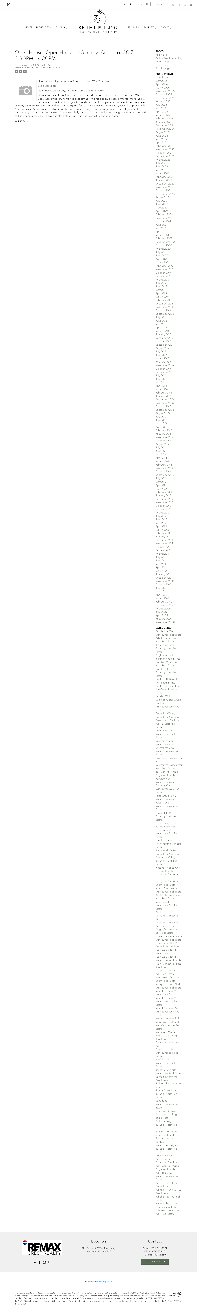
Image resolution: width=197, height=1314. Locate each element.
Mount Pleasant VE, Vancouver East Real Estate (167, 1001)
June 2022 (161, 204)
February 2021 (163, 238)
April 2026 (161, 84)
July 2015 (160, 417)
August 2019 (162, 280)
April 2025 (161, 112)
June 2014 (161, 451)
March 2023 (162, 173)
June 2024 (161, 136)
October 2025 (163, 94)
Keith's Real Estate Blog (168, 58)
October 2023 (163, 153)
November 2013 (164, 468)
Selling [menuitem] (132, 28)
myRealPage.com (104, 1282)
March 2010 (162, 598)
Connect (158, 4)
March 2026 (162, 88)
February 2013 (163, 492)
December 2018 (164, 304)
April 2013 (161, 485)
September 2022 (165, 194)
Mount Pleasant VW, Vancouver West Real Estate (167, 1011)
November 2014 (164, 437)
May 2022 (161, 208)
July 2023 (161, 163)
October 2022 (163, 190)
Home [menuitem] (28, 28)
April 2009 (161, 615)
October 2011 (162, 547)
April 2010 (161, 595)
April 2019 (161, 293)
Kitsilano (160, 912)
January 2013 (163, 495)
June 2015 (161, 420)
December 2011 (164, 540)
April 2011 (160, 567)
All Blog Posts (162, 55)
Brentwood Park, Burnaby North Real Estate (166, 648)
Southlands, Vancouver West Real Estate (41, 68)
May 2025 (161, 108)
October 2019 (163, 273)
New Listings (162, 62)
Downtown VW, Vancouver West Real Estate (167, 751)
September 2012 (164, 509)
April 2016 (161, 386)
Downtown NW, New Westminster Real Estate (167, 724)
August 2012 (162, 513)
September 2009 (165, 605)
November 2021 (164, 218)
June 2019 (161, 286)
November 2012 (164, 502)
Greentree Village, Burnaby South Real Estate (166, 861)
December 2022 (164, 184)
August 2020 (163, 249)
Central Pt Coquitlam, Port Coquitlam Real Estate (168, 689)
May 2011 (160, 564)
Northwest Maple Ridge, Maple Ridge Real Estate (166, 1035)
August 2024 (162, 132)
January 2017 (163, 362)
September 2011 (164, 550)
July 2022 (161, 201)
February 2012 (163, 533)
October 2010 (163, 584)
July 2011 (160, 557)
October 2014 (163, 441)
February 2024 (164, 146)
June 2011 (160, 561)
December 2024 (164, 125)
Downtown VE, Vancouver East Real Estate (167, 734)
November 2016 (164, 365)
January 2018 (163, 334)
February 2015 (163, 430)
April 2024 (161, 143)
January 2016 (163, 396)
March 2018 (162, 331)
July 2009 (161, 612)
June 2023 (161, 166)
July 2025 (161, 105)
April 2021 (161, 232)
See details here (47, 86)
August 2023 (162, 160)
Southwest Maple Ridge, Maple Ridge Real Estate (166, 1114)
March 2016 (162, 389)
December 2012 (164, 499)
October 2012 (163, 506)
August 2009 (163, 609)
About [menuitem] (165, 28)
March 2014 (162, 461)
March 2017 (162, 358)
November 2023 (164, 149)
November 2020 (165, 242)
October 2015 (163, 406)
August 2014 (162, 444)
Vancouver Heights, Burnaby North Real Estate (167, 1148)
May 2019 (161, 290)
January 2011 (162, 574)
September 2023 (165, 156)
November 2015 (164, 403)
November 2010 (164, 581)
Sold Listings (162, 68)
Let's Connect (155, 1261)
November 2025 (165, 91)
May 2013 (161, 482)
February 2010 (163, 602)
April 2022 (161, 211)
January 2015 (163, 434)
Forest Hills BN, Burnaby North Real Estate (166, 816)
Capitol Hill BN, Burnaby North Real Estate (166, 672)
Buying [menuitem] (60, 28)
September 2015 (165, 410)
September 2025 (165, 98)
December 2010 (164, 578)
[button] (173, 5)
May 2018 (160, 324)
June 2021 (161, 225)
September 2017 (164, 345)
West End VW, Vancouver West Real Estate (167, 1176)
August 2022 (162, 197)
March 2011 (161, 571)
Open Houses (163, 65)
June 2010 (161, 588)
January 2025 (163, 122)
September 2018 (164, 314)
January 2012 (163, 537)
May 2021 (161, 228)
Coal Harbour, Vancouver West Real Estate (167, 706)
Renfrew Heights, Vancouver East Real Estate (167, 1053)
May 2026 (161, 81)
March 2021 (162, 235)
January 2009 (163, 619)
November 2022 (164, 187)
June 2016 (161, 379)
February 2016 (163, 393)
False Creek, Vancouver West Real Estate (167, 806)
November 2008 (165, 622)
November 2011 (164, 543)
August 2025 (162, 101)
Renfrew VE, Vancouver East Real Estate (167, 1063)
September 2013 (164, 475)
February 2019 (163, 300)
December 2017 (164, 338)
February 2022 (164, 214)
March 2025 (162, 115)
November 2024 (164, 129)
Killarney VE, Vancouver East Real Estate (167, 905)
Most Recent (162, 77)
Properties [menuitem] (42, 28)
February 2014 (163, 465)
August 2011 (162, 554)
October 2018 (163, 310)
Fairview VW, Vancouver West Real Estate (167, 789)
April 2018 (161, 328)
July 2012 (160, 516)
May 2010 (161, 591)
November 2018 (164, 307)
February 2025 (164, 119)
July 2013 (160, 478)
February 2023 (164, 177)
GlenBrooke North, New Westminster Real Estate (168, 843)
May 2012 (161, 523)
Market (149, 28)
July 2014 (160, 448)
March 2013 (162, 489)
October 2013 (163, 471)
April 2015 (161, 427)
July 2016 (160, 375)
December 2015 (164, 399)
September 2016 (164, 372)
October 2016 (163, 369)
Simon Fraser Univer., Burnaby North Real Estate (167, 1094)
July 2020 (161, 252)
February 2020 (164, 266)
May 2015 (161, 423)
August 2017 (162, 348)
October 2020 (163, 245)
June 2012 (161, 519)
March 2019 (162, 297)
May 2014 (161, 454)
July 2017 (160, 352)
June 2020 (161, 256)
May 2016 (161, 382)
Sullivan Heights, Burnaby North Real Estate (166, 1124)
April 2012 (161, 526)
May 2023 (161, 170)
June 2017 (161, 355)
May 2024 (161, 139)
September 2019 (164, 276)
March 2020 (162, 262)
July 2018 (160, 317)
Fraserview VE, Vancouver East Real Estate (167, 833)
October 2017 (163, 341)
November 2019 (164, 269)
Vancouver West (164, 1156)
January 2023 (163, 180)
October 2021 (163, 221)
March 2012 (162, 530)
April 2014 (161, 458)
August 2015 (162, 413)
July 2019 (160, 283)
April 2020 (161, 259)
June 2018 (161, 321)
